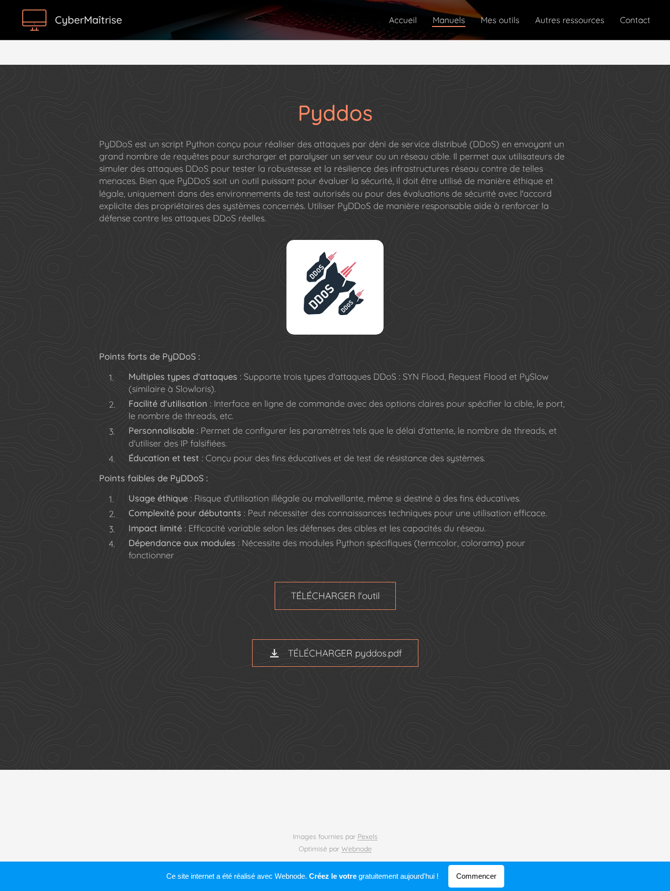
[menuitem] (406, 20)
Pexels (368, 836)
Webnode (356, 848)
